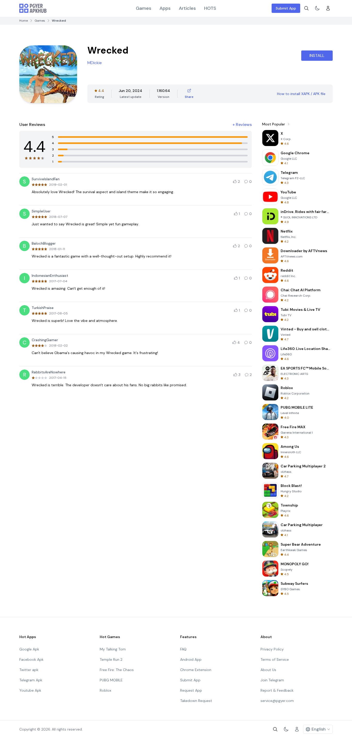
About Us (268, 669)
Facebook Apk (31, 659)
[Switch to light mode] (317, 8)
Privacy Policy (272, 649)
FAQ (183, 649)
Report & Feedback (277, 690)
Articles (187, 8)
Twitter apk (28, 669)
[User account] (328, 8)
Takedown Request (196, 700)
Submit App (286, 8)
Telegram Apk (30, 680)
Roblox (105, 690)
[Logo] (33, 8)
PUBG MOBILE (111, 680)
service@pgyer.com (277, 700)
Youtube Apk (30, 690)
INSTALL (316, 55)
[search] (306, 8)
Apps (165, 8)
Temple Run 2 (111, 659)
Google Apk (29, 649)
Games (143, 8)
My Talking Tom (113, 649)
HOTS (210, 8)
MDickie (94, 62)
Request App (191, 690)
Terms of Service (275, 659)
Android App (191, 659)
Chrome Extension (195, 669)
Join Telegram (272, 680)
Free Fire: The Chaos (117, 669)
